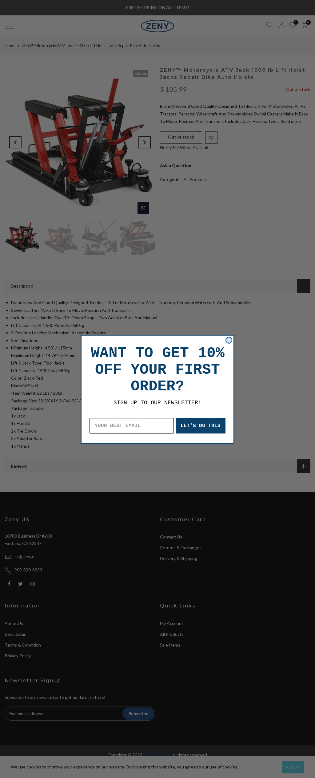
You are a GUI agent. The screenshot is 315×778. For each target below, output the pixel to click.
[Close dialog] (229, 340)
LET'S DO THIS (201, 426)
